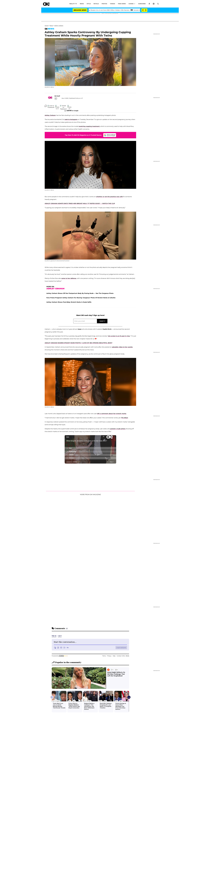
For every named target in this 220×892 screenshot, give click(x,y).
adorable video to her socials (122, 347)
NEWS (82, 3)
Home (46, 25)
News (51, 25)
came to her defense (68, 278)
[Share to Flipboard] (63, 106)
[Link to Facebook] (149, 3)
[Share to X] (57, 106)
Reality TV (73, 3)
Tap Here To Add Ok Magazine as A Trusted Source (83, 135)
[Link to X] (158, 3)
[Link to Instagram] (153, 3)
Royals (96, 3)
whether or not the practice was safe (109, 196)
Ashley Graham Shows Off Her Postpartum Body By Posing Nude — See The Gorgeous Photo (79, 293)
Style (89, 3)
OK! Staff (57, 96)
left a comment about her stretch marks (111, 413)
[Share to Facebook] (51, 106)
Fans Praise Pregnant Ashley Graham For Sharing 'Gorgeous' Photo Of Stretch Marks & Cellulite (80, 298)
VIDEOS (112, 3)
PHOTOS (104, 3)
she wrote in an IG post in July (119, 336)
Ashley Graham (50, 115)
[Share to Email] (69, 106)
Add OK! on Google (72, 110)
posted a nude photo (118, 429)
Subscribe (142, 3)
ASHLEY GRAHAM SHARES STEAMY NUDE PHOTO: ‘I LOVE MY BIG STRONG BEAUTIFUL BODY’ (78, 343)
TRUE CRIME (122, 3)
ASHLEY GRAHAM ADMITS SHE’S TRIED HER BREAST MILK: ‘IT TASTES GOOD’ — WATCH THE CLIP (80, 203)
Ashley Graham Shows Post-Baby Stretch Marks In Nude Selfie (68, 302)
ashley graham (58, 25)
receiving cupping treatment (89, 126)
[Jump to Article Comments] (46, 106)
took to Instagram (71, 119)
